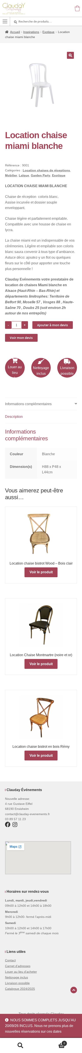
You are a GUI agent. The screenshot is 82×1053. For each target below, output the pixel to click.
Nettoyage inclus (41, 370)
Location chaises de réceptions (46, 170)
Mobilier (11, 175)
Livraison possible (67, 370)
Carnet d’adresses (17, 966)
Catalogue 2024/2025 (20, 988)
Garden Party (40, 175)
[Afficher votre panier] (77, 8)
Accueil (15, 32)
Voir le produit (41, 572)
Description (14, 416)
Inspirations (31, 32)
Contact (10, 960)
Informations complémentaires (28, 404)
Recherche (20, 1045)
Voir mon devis (21, 337)
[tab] (41, 404)
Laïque (24, 175)
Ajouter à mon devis (52, 325)
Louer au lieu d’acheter (21, 971)
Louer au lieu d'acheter (15, 372)
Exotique (48, 32)
